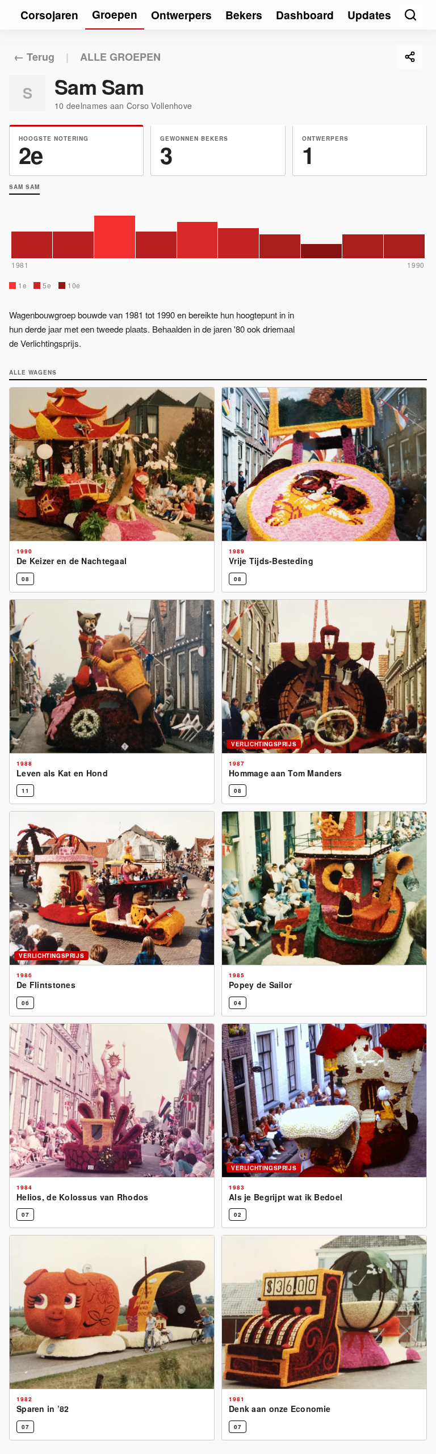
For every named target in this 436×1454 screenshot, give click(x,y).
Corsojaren (49, 15)
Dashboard (305, 15)
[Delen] (409, 56)
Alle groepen (120, 56)
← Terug (34, 56)
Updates (369, 15)
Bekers (243, 15)
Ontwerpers (181, 15)
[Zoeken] (410, 14)
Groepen (114, 14)
